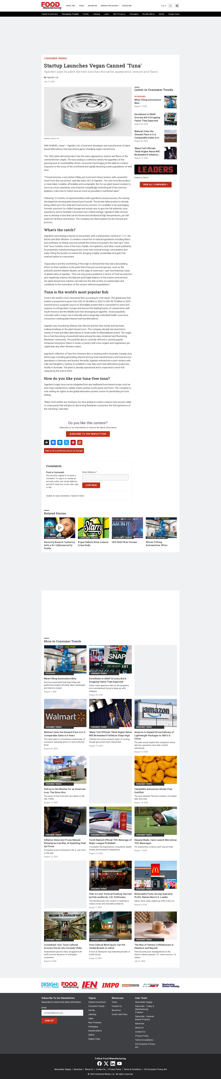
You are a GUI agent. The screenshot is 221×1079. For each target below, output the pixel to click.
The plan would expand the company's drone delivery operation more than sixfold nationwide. (154, 745)
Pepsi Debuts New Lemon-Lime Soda (93, 544)
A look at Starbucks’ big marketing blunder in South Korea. (109, 953)
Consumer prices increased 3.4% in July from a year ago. (65, 851)
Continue (91, 485)
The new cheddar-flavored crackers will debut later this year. (155, 797)
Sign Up (49, 1020)
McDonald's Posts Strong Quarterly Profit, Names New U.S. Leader (153, 895)
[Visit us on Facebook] (99, 1063)
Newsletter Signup (62, 1069)
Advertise (78, 1069)
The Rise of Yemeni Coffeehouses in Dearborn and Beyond (154, 946)
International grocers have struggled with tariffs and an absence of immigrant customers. (63, 954)
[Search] (170, 5)
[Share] (53, 442)
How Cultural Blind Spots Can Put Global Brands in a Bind (107, 946)
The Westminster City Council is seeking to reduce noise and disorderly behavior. (109, 902)
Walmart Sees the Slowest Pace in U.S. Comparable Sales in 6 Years (146, 134)
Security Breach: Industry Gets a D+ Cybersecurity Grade (59, 545)
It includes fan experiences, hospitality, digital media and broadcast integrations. (110, 848)
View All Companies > (155, 184)
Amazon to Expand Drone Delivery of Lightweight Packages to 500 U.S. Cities (154, 735)
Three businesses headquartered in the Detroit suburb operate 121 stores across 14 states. (155, 954)
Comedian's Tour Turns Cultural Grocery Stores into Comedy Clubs (63, 946)
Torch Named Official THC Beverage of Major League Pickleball (110, 841)
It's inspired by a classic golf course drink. (153, 847)
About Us (89, 1069)
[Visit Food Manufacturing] (70, 985)
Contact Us (101, 1069)
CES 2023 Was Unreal (124, 542)
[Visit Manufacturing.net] (150, 985)
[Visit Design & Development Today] (50, 985)
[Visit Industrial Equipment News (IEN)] (89, 985)
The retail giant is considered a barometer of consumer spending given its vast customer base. (64, 742)
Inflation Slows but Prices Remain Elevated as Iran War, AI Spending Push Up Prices (65, 843)
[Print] (46, 442)
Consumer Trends (55, 58)
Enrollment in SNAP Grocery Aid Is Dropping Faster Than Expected (147, 117)
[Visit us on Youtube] (119, 1063)
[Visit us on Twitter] (106, 1063)
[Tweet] (66, 442)
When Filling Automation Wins (147, 101)
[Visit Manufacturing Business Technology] (171, 985)
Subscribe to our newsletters (87, 434)
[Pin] (73, 442)
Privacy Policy (114, 1069)
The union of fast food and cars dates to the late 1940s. (64, 797)
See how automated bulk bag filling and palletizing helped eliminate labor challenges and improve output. (64, 685)
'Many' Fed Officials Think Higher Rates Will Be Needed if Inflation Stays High (147, 151)
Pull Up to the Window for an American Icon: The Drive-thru (65, 791)
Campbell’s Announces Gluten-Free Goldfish (153, 791)
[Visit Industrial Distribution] (130, 985)
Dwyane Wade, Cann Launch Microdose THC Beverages (155, 841)
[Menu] (177, 5)
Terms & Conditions (132, 1069)
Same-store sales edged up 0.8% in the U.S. (154, 901)
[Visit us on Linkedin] (112, 1063)
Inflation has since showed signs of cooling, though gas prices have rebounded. (109, 740)
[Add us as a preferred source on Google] (79, 442)
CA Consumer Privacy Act (155, 1069)
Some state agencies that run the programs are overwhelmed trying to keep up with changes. (109, 688)
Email (43, 1008)
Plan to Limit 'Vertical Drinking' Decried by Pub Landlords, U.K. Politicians (110, 895)
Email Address (89, 472)
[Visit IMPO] (110, 985)
